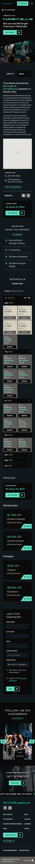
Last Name (10, 631)
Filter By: (8, 291)
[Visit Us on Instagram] (28, 196)
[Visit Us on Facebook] (5, 808)
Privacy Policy (24, 850)
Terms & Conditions (10, 850)
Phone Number (11, 651)
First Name (10, 622)
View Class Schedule (13, 186)
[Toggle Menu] (32, 4)
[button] (17, 153)
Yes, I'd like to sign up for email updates (17, 671)
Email (8, 641)
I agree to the (17, 679)
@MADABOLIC (17, 718)
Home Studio (11, 660)
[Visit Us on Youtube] (23, 196)
